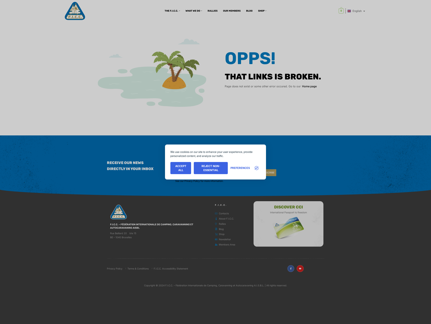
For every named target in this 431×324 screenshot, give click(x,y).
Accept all (180, 168)
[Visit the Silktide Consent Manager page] (257, 168)
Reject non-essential (211, 168)
